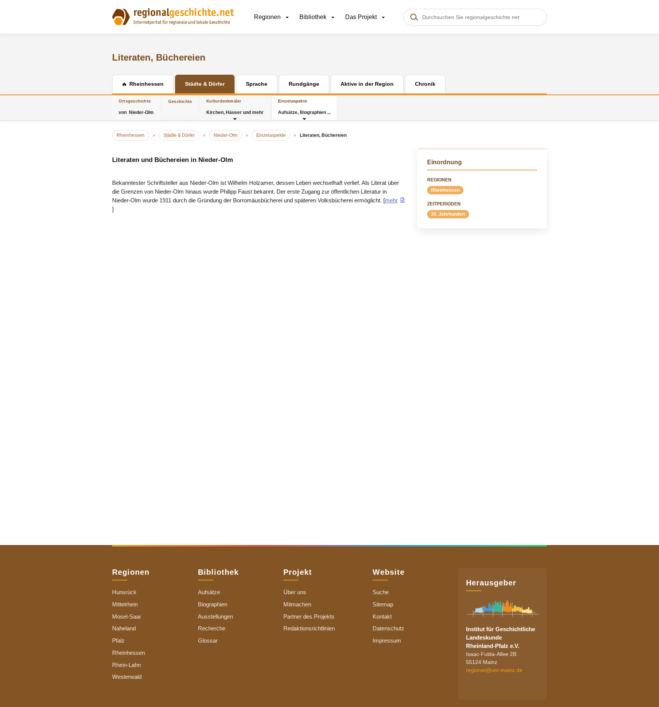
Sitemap (383, 604)
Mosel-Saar (126, 616)
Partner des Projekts (308, 616)
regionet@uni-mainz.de (494, 670)
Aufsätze (209, 592)
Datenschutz (388, 628)
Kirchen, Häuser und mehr (235, 107)
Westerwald (126, 676)
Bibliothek (313, 17)
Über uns (294, 592)
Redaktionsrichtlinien (309, 628)
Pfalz (118, 640)
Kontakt (382, 616)
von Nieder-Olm (136, 107)
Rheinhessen (445, 190)
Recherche (211, 628)
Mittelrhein (125, 604)
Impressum (387, 640)
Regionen (268, 17)
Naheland (124, 628)
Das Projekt (361, 17)
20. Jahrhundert (448, 214)
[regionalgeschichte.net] (173, 16)
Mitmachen (297, 604)
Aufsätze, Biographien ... (304, 107)
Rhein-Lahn (126, 665)
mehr (391, 200)
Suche (381, 592)
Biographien (212, 604)
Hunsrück (124, 592)
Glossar (208, 640)
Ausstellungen (215, 616)
